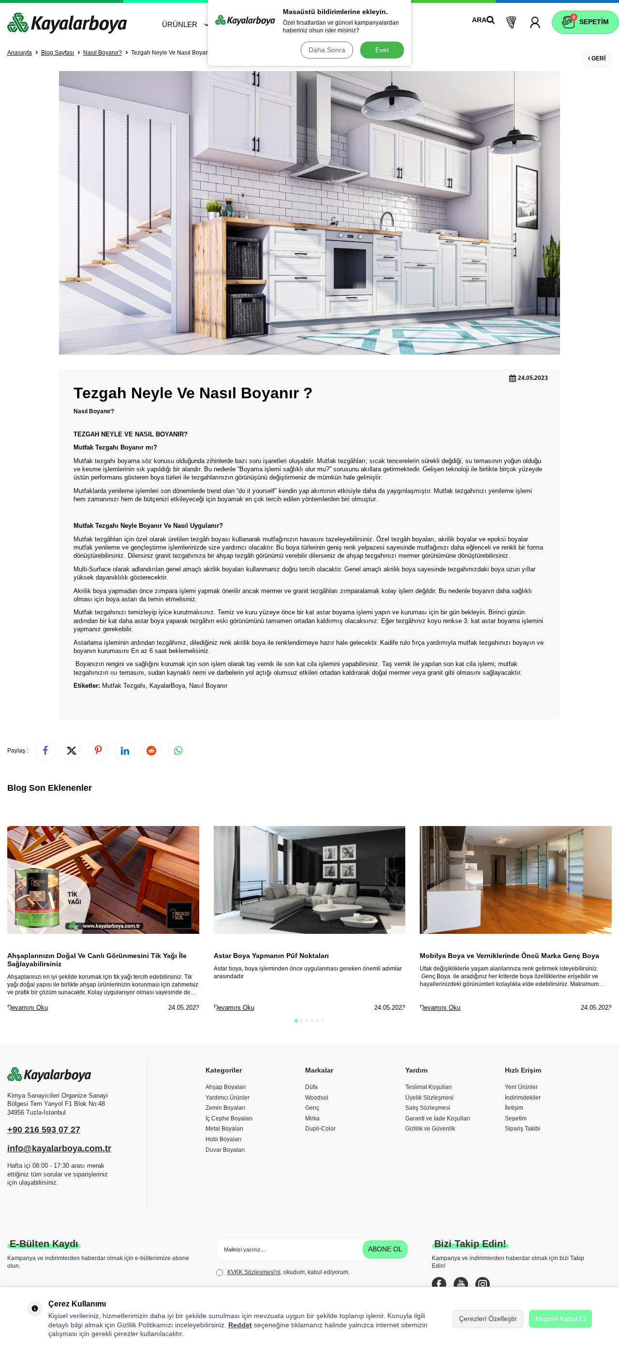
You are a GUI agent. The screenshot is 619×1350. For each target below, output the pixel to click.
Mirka (312, 1118)
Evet (382, 50)
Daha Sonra (327, 50)
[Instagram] (482, 1284)
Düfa (311, 1087)
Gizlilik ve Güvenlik (430, 1128)
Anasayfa (19, 52)
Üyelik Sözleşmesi (429, 1097)
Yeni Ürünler (521, 1087)
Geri (597, 58)
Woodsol (316, 1097)
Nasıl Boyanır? (102, 52)
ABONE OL (385, 1249)
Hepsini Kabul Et (560, 1318)
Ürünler (179, 24)
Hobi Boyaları (223, 1139)
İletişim (514, 1107)
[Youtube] (461, 1284)
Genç (312, 1107)
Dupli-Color (320, 1128)
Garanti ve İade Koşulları (437, 1118)
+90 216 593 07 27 (43, 1129)
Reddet (240, 1325)
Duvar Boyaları (225, 1150)
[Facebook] (439, 1284)
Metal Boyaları (224, 1128)
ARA (479, 20)
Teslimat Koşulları (428, 1087)
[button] (296, 1020)
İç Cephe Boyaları (229, 1118)
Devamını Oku (27, 1007)
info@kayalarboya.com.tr (59, 1148)
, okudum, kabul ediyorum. (288, 1272)
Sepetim (516, 1118)
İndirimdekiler (523, 1097)
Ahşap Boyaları (226, 1087)
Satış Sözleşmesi (427, 1107)
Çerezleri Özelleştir (488, 1318)
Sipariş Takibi (522, 1128)
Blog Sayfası (57, 52)
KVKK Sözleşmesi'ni (253, 1272)
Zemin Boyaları (225, 1107)
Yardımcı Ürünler (228, 1097)
